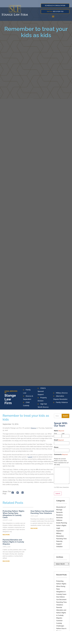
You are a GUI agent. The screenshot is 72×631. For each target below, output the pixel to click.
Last (63, 433)
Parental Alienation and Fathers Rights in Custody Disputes (61, 613)
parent (30, 457)
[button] (53, 16)
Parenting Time (61, 539)
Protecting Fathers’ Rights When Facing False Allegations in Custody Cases (13, 514)
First (55, 433)
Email (59, 440)
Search (65, 416)
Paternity (59, 541)
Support (59, 544)
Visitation (59, 546)
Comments (61, 454)
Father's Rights (61, 525)
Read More (6, 534)
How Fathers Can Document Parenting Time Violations (42, 512)
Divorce (33, 428)
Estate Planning (61, 523)
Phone (56, 447)
